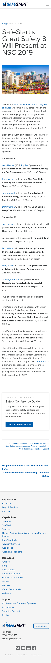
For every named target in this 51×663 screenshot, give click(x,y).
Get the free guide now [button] (19, 424)
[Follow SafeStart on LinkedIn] (28, 649)
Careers (6, 511)
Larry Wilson (8, 265)
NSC (21, 449)
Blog (4, 23)
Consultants (8, 607)
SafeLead (6, 529)
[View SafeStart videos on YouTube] (22, 649)
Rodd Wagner (8, 179)
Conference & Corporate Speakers (19, 603)
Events (45, 443)
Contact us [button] (41, 626)
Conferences (16, 443)
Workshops (7, 547)
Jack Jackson (8, 224)
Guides (5, 581)
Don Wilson (7, 248)
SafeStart (6, 521)
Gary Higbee (8, 165)
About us (6, 503)
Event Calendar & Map (13, 577)
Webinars (6, 593)
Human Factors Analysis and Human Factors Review (23, 534)
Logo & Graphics (10, 507)
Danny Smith (8, 206)
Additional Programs (12, 551)
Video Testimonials (11, 589)
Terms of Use (22, 655)
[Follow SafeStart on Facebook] (33, 649)
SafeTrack (6, 525)
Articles (6, 561)
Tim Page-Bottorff (11, 279)
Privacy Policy (36, 655)
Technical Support (11, 611)
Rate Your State (9, 540)
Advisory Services (11, 544)
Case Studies (8, 569)
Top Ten (24, 165)
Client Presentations (12, 573)
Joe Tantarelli (8, 193)
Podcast (6, 585)
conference (40, 361)
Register (6, 615)
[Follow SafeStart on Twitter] (17, 649)
